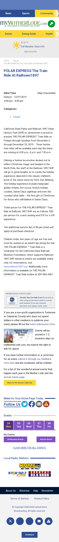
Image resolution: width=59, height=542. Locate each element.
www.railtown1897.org (15, 266)
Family (16, 116)
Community (46, 13)
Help (35, 490)
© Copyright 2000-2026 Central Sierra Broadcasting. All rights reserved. (29, 509)
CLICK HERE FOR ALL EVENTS (29, 447)
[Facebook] (20, 521)
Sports (26, 13)
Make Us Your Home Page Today (23, 398)
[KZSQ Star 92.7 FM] (16, 473)
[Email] (39, 521)
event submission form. (42, 324)
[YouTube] (29, 521)
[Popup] (51, 23)
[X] (10, 521)
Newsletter (47, 490)
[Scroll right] (56, 13)
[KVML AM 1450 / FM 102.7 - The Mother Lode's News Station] (30, 466)
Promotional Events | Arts (18, 294)
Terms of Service (19, 498)
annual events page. (14, 377)
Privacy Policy (41, 498)
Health (49, 33)
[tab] (9, 425)
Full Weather (27, 46)
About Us (11, 490)
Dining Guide (29, 33)
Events (8, 33)
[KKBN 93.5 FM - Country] (39, 473)
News (8, 13)
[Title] (48, 521)
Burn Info (40, 46)
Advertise (24, 490)
